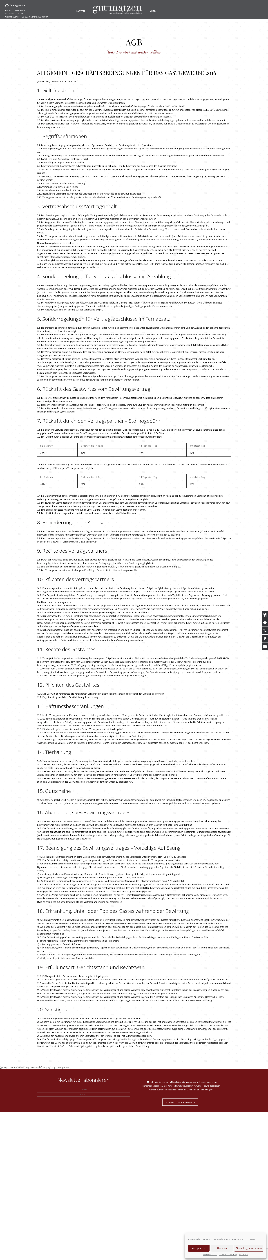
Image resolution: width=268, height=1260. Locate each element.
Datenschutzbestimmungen (199, 1089)
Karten (80, 11)
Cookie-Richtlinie (210, 1254)
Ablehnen (222, 1248)
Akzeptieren (198, 1248)
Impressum (243, 1254)
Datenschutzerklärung (228, 1254)
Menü (153, 10)
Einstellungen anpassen (249, 1248)
